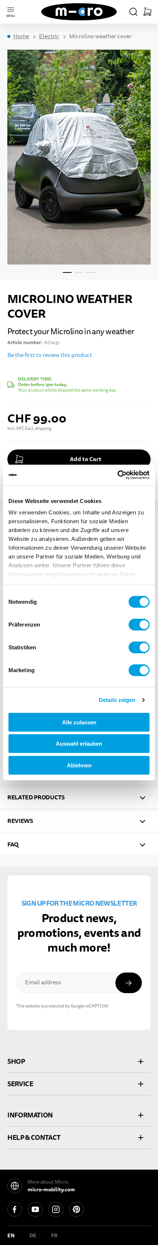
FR (54, 1235)
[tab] (79, 797)
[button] (133, 11)
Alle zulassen (79, 722)
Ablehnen (79, 765)
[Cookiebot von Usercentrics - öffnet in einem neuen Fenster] (117, 475)
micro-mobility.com (51, 1189)
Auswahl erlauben (79, 744)
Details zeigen (117, 700)
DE (32, 1235)
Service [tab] (20, 1084)
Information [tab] (30, 1115)
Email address (43, 982)
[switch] (139, 624)
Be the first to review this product (49, 355)
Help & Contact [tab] (34, 1137)
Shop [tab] (16, 1061)
